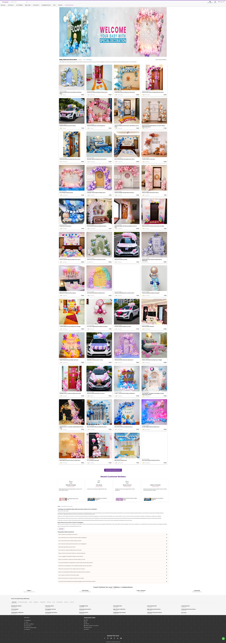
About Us (87, 623)
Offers (86, 620)
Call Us (26, 622)
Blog (86, 622)
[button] (18, 2)
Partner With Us (88, 627)
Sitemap (87, 629)
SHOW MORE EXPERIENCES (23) (113, 470)
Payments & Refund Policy (30, 627)
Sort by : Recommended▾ (161, 59)
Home (59, 506)
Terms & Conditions (29, 624)
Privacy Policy (28, 625)
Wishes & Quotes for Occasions (91, 625)
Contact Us (27, 629)
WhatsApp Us (28, 620)
